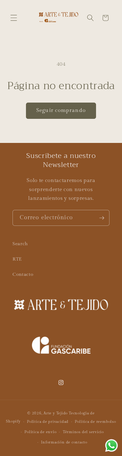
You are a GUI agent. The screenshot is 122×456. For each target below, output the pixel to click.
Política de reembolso (95, 421)
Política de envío (40, 432)
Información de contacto (64, 442)
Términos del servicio (83, 432)
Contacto (23, 274)
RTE (17, 259)
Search (20, 243)
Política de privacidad (48, 421)
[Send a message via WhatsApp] (111, 445)
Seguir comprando (61, 110)
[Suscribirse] (101, 218)
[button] (13, 17)
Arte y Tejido (55, 413)
